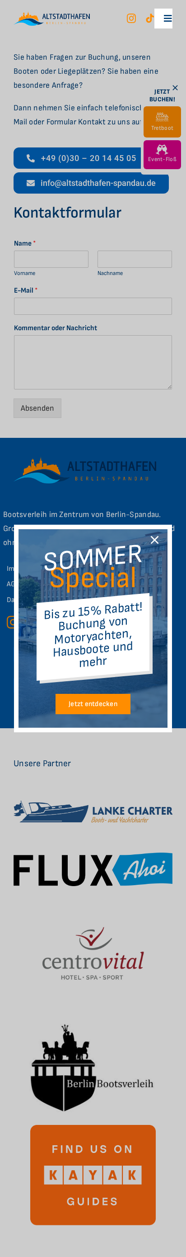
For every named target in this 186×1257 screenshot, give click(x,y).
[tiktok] (149, 18)
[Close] (154, 540)
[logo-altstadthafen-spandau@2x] (52, 15)
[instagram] (131, 18)
